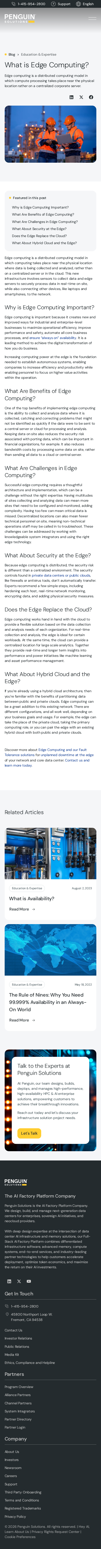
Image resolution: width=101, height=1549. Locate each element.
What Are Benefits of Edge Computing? (43, 214)
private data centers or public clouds (61, 575)
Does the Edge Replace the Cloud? (39, 236)
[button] (88, 4)
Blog (12, 54)
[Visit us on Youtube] (29, 1281)
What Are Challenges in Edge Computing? (45, 222)
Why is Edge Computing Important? (40, 207)
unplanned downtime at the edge (67, 755)
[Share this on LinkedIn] (72, 97)
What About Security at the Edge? (39, 229)
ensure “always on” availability (52, 338)
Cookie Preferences (20, 1537)
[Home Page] (20, 18)
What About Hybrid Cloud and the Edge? (44, 243)
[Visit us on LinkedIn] (9, 1281)
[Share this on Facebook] (91, 97)
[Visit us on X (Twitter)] (19, 1281)
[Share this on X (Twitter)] (82, 97)
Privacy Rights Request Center (55, 1531)
